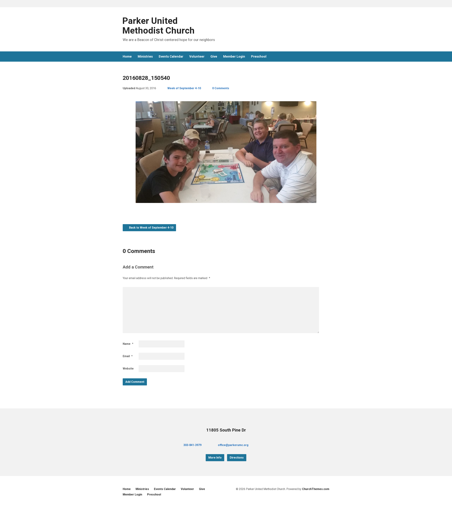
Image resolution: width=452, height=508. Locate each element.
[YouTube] (322, 57)
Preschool (258, 56)
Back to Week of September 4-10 (150, 227)
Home (127, 56)
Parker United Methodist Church (158, 26)
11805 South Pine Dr (226, 430)
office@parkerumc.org (233, 445)
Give (213, 56)
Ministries (145, 56)
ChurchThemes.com (315, 489)
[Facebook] (316, 57)
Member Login (234, 56)
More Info (215, 457)
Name (128, 343)
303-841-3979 (192, 445)
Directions (237, 457)
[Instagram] (327, 57)
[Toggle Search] (124, 4)
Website (128, 368)
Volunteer (196, 56)
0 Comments (220, 88)
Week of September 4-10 (184, 88)
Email (128, 356)
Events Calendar (171, 56)
